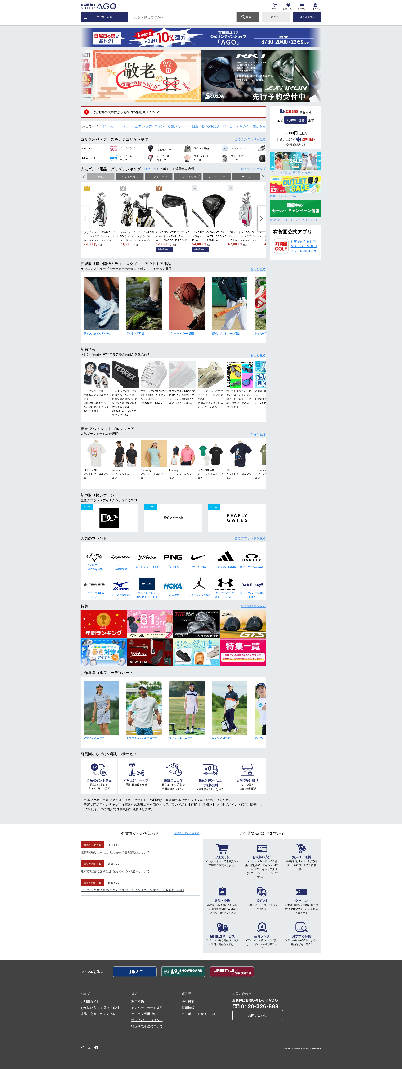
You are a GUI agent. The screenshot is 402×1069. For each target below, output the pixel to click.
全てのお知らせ (187, 833)
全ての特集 (253, 606)
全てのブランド (250, 538)
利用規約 (137, 1001)
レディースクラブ (188, 177)
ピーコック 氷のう (236, 126)
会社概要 (188, 1001)
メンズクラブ (129, 177)
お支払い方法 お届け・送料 (100, 1007)
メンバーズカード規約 (147, 1007)
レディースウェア (217, 177)
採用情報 (188, 1007)
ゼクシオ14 (111, 126)
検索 (248, 17)
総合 (101, 177)
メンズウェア (159, 177)
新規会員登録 (307, 17)
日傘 (195, 126)
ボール (245, 177)
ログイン (276, 17)
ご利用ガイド (90, 1001)
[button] (87, 76)
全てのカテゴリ (250, 139)
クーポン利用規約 (143, 1013)
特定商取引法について (147, 1026)
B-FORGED (210, 126)
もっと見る (258, 269)
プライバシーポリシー (147, 1020)
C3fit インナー (178, 126)
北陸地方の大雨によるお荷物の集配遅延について (126, 112)
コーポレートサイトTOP (199, 1013)
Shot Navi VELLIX (265, 126)
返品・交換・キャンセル (98, 1013)
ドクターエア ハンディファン (143, 126)
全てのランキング (253, 168)
